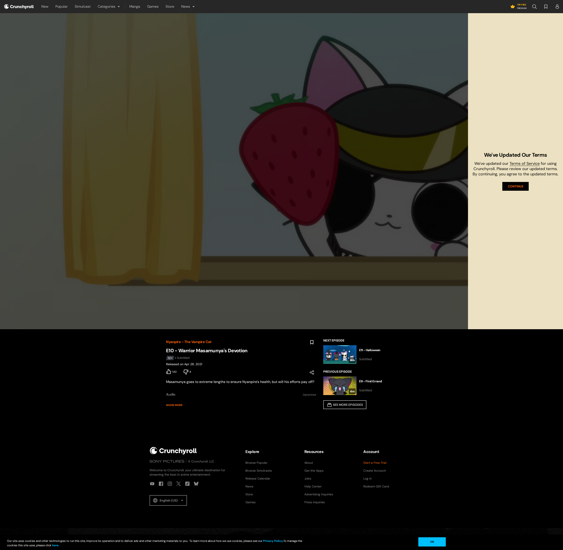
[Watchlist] (546, 6)
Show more (174, 405)
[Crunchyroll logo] (19, 6)
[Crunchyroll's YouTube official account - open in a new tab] (152, 483)
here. (55, 545)
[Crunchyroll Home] (173, 451)
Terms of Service (525, 163)
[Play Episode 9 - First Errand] (360, 385)
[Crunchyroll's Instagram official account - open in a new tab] (169, 483)
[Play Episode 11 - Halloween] (360, 354)
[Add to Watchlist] (311, 342)
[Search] (534, 6)
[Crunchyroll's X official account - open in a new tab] (178, 483)
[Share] (311, 372)
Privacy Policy (273, 541)
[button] (109, 6)
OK (432, 542)
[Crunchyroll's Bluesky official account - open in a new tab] (196, 483)
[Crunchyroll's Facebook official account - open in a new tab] (161, 483)
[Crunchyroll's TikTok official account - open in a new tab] (187, 483)
